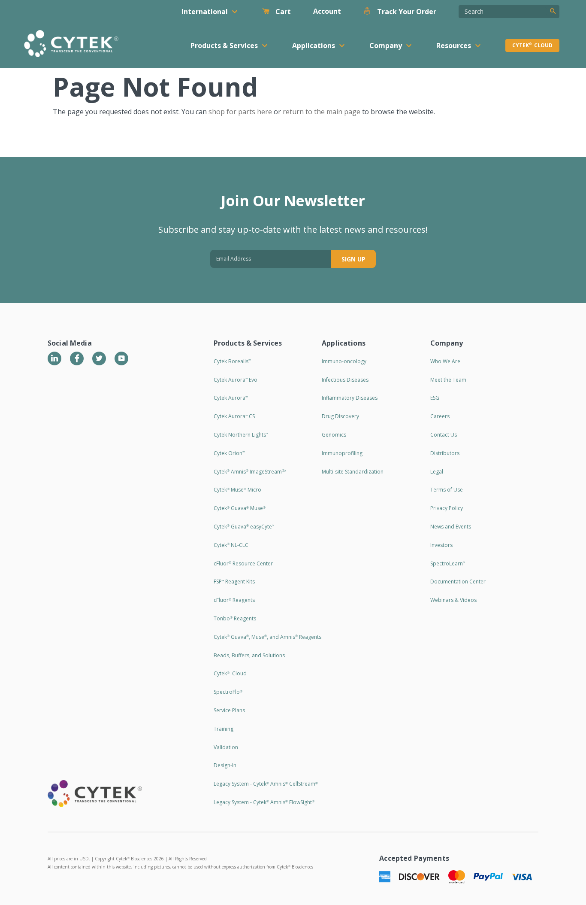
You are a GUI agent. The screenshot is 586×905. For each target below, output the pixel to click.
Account (327, 11)
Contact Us (443, 434)
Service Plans (229, 710)
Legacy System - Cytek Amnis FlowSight (264, 802)
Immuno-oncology (344, 361)
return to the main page (321, 111)
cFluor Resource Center (243, 563)
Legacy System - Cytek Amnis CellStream (266, 783)
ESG (434, 397)
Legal (436, 471)
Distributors (444, 453)
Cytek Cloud (532, 45)
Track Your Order (405, 11)
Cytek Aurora (231, 397)
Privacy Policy (446, 508)
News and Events (450, 526)
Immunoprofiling (342, 453)
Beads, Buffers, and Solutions (249, 655)
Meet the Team (448, 379)
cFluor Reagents (234, 600)
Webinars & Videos (453, 600)
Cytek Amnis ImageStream (250, 471)
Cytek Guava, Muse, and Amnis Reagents (267, 637)
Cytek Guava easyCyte (244, 526)
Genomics (334, 434)
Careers (440, 416)
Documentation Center (458, 581)
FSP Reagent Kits (234, 581)
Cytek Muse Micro (237, 489)
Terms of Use (446, 489)
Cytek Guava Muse (240, 508)
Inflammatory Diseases (350, 397)
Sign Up (353, 259)
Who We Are (445, 361)
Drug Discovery (340, 416)
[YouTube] (121, 358)
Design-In (225, 765)
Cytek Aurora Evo (235, 379)
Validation (226, 747)
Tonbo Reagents (235, 618)
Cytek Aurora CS (234, 416)
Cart (282, 11)
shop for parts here (240, 111)
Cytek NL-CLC (231, 545)
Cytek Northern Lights (241, 434)
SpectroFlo (228, 691)
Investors (441, 545)
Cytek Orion (229, 453)
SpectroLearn (447, 563)
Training (223, 728)
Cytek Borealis (232, 361)
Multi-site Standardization (353, 471)
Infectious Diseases (345, 379)
